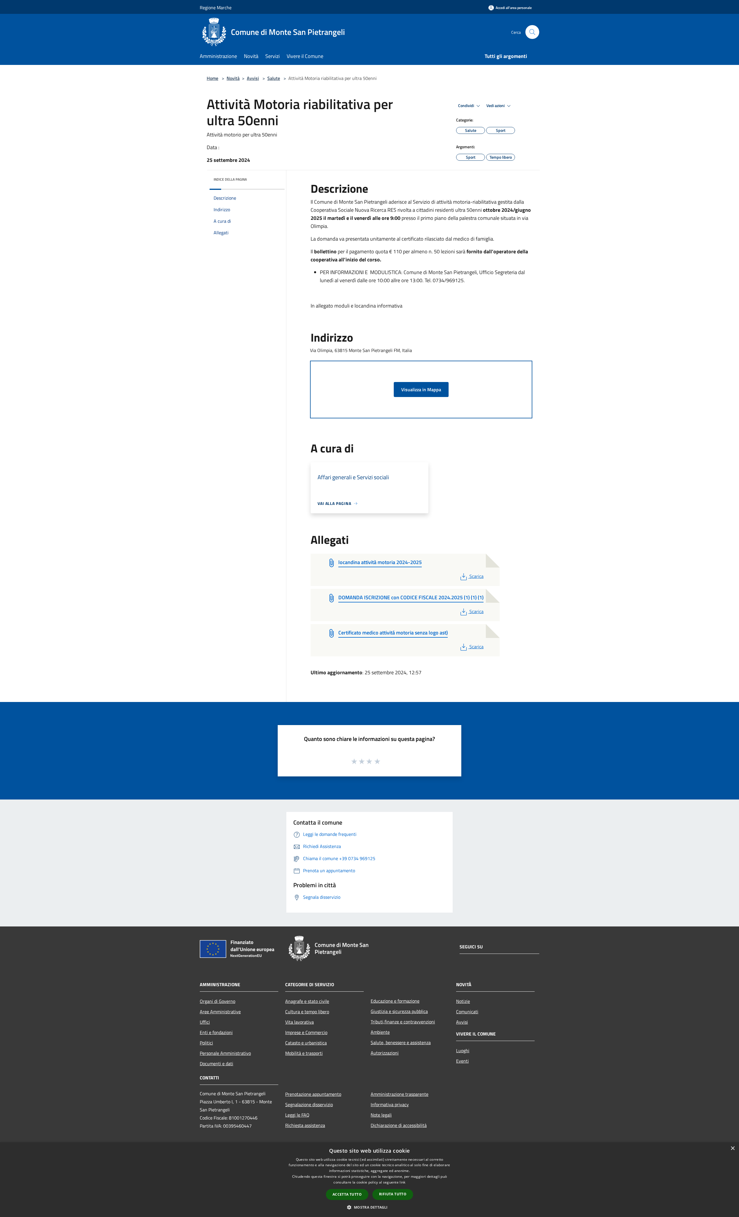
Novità (233, 78)
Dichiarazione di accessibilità (399, 1125)
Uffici (205, 1021)
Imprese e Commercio (306, 1032)
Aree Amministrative (220, 1011)
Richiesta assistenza (305, 1125)
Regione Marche (216, 7)
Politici (206, 1042)
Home (212, 78)
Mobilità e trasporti (304, 1053)
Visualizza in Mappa (421, 389)
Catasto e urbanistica (306, 1042)
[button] (369, 1207)
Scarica (476, 576)
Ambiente (380, 1032)
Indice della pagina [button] (230, 179)
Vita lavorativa (299, 1021)
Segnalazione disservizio (309, 1104)
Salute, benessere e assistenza (401, 1042)
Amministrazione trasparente (399, 1094)
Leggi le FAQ (297, 1114)
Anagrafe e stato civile (307, 1001)
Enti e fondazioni (216, 1032)
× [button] (732, 1148)
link (402, 1182)
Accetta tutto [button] (347, 1194)
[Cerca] (532, 32)
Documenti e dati (216, 1063)
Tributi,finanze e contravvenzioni (403, 1021)
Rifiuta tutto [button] (392, 1194)
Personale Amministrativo (225, 1053)
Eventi (462, 1060)
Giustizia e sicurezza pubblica (399, 1011)
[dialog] (369, 1179)
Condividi (466, 105)
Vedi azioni (495, 105)
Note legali (381, 1114)
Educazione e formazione (395, 1000)
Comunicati (467, 1011)
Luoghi (462, 1050)
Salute (273, 78)
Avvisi (253, 78)
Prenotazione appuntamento (313, 1094)
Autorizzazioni (385, 1052)
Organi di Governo (217, 1001)
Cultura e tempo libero (307, 1011)
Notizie (463, 1001)
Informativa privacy (390, 1104)
